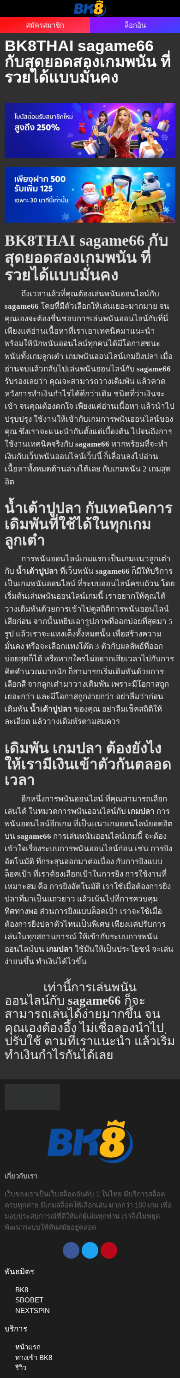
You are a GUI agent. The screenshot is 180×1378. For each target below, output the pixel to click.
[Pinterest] (109, 1250)
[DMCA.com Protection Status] (32, 1096)
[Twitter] (90, 1250)
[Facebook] (71, 1250)
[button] (18, 8)
